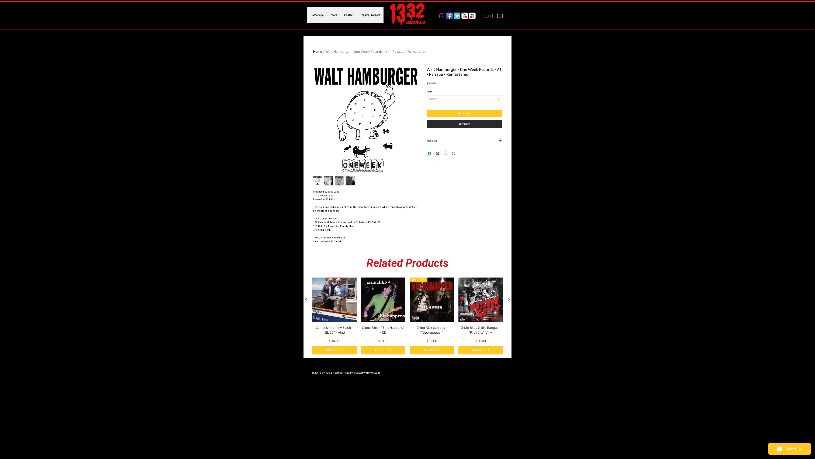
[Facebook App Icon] (449, 16)
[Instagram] (441, 16)
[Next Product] (508, 299)
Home (317, 52)
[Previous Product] (306, 299)
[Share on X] (453, 153)
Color (431, 91)
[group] (407, 316)
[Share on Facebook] (429, 153)
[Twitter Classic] (457, 16)
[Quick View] (334, 300)
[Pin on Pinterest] (437, 153)
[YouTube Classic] (464, 16)
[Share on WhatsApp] (445, 153)
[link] (494, 15)
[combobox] (464, 99)
